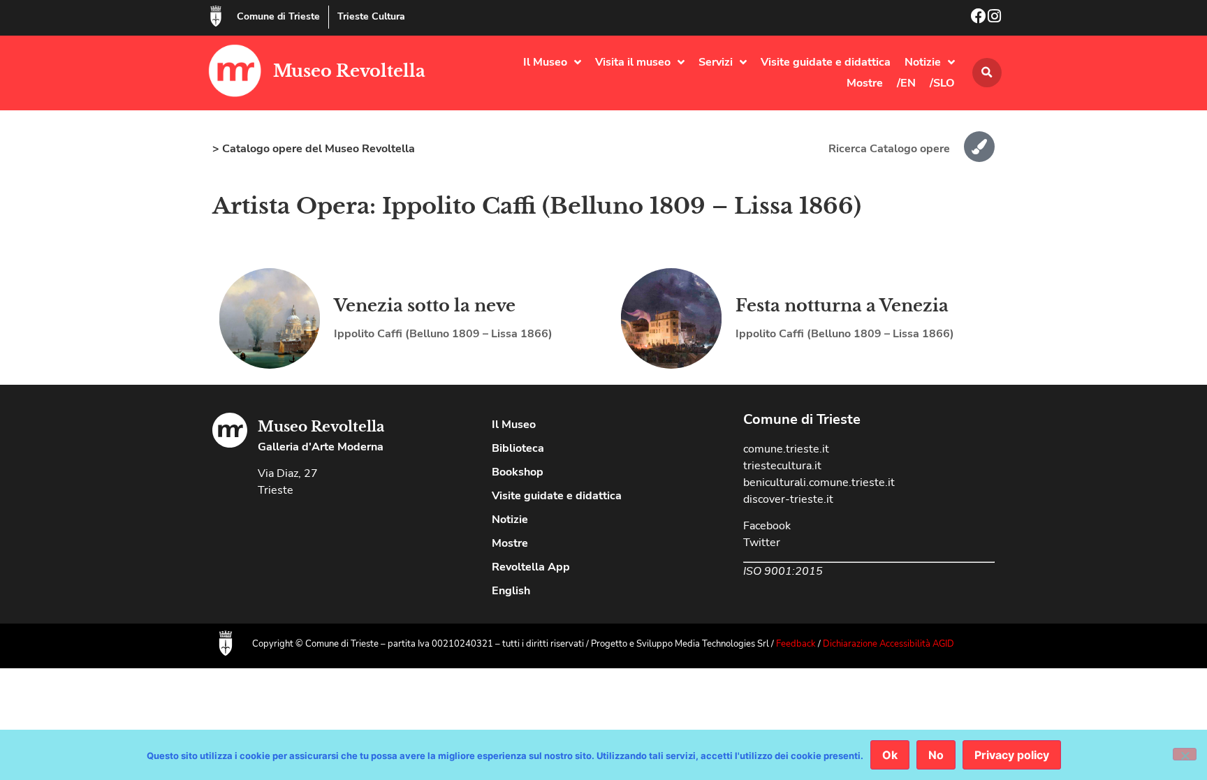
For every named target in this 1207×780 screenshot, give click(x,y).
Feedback (796, 644)
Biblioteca (518, 448)
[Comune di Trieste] (215, 16)
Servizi (715, 62)
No (936, 755)
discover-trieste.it (788, 499)
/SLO (942, 83)
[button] (987, 72)
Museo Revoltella (349, 71)
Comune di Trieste (278, 16)
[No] (1185, 754)
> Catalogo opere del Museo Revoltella (313, 148)
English (511, 590)
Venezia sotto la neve (424, 305)
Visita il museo (633, 62)
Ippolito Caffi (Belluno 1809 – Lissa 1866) (443, 333)
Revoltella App (531, 567)
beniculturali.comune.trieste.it (819, 482)
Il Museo (545, 62)
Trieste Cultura (371, 16)
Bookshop (517, 472)
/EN (906, 83)
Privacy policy (1011, 755)
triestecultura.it (782, 465)
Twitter (761, 542)
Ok (890, 755)
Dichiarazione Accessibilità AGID (888, 644)
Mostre (865, 83)
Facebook (767, 526)
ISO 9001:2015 (783, 571)
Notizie (923, 62)
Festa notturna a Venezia (842, 305)
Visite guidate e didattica (826, 62)
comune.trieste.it (786, 449)
